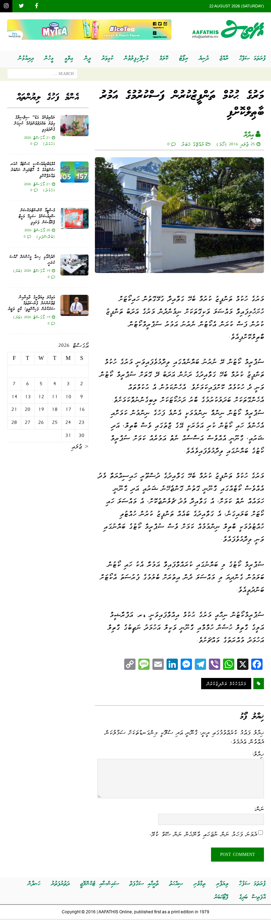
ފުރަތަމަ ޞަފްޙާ (252, 58)
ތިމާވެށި (200, 884)
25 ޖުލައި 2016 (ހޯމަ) (235, 144)
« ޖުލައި (80, 446)
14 (14, 396)
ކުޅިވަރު (107, 58)
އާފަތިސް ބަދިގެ (252, 897)
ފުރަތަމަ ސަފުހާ (252, 884)
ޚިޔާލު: (258, 754)
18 (55, 409)
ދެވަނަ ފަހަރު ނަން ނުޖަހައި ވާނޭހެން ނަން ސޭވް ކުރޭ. (203, 833)
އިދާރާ (249, 135)
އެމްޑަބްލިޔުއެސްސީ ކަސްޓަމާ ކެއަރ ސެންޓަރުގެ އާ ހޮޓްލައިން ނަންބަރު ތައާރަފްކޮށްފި (33, 170)
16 (82, 409)
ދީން (87, 58)
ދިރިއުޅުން (26, 58)
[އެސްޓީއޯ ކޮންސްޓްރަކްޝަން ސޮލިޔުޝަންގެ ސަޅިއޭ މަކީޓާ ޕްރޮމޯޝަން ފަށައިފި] (74, 218)
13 (28, 396)
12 (41, 396)
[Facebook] (36, 6)
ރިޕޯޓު (183, 58)
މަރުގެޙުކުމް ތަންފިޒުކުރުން (226, 683)
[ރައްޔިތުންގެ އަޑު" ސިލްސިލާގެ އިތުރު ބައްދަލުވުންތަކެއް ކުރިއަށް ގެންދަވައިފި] (74, 125)
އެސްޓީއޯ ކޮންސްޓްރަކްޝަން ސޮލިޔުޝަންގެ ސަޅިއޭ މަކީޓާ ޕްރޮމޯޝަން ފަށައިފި (37, 216)
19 (41, 409)
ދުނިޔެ (204, 58)
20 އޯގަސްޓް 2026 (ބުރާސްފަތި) (39, 233)
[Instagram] (6, 6)
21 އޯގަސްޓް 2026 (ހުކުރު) (39, 140)
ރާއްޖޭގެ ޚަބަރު (192, 144)
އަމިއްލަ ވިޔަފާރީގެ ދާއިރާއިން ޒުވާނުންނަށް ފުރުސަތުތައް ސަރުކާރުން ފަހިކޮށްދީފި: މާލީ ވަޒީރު (31, 303)
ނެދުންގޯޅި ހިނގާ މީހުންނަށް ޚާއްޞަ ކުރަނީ (32, 260)
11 (55, 396)
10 (68, 396)
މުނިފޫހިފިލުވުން (136, 58)
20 (27, 409)
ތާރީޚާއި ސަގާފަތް (144, 884)
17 (68, 409)
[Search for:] (42, 75)
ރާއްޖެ (223, 58)
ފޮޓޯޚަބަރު (221, 897)
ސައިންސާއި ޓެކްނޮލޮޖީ (99, 884)
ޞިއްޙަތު (176, 884)
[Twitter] (21, 6)
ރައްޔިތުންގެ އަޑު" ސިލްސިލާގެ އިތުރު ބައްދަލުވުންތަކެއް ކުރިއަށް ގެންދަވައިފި (34, 123)
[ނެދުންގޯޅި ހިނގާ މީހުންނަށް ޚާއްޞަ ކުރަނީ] (74, 264)
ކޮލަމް (163, 58)
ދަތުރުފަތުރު (60, 884)
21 (14, 409)
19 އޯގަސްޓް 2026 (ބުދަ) (31, 270)
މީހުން (49, 58)
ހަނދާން (34, 884)
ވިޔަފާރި (222, 884)
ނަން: (259, 808)
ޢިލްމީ (69, 58)
